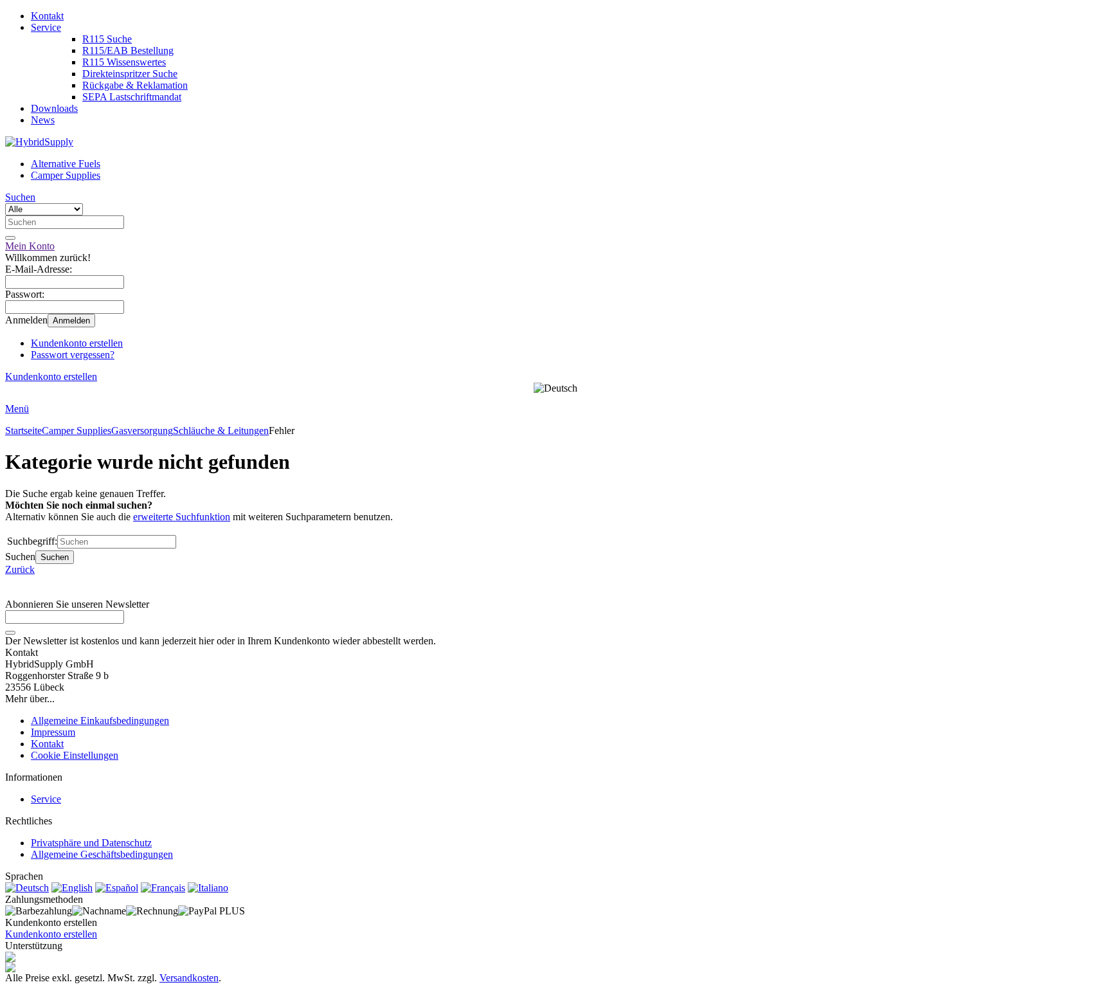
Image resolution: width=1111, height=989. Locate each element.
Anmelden (71, 320)
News (43, 119)
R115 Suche (107, 38)
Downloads (54, 108)
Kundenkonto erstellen (77, 343)
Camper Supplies (65, 175)
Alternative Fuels (65, 163)
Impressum (53, 732)
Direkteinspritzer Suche (129, 73)
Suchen (55, 557)
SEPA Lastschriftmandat (131, 96)
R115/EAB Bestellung (128, 50)
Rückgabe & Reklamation (135, 85)
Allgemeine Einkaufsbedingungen (100, 720)
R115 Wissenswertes (124, 62)
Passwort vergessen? (72, 354)
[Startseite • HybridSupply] (39, 141)
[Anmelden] (10, 633)
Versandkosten (189, 977)
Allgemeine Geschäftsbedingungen (102, 854)
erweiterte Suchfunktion (181, 516)
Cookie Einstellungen (74, 755)
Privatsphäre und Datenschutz (91, 842)
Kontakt (47, 15)
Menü (17, 408)
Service (46, 27)
